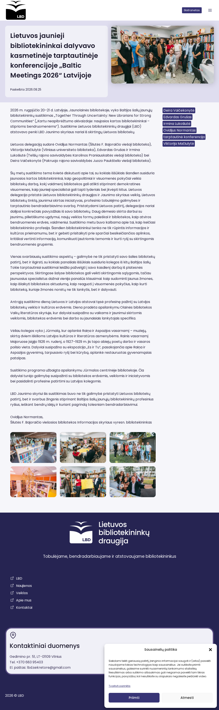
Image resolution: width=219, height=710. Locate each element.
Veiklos (22, 593)
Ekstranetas (192, 10)
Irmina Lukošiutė (176, 123)
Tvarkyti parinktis (119, 686)
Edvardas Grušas (177, 117)
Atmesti (187, 697)
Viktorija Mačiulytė (178, 143)
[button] (210, 649)
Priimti (134, 697)
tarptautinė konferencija (184, 136)
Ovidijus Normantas (179, 130)
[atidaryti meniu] (210, 10)
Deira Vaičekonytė (178, 110)
